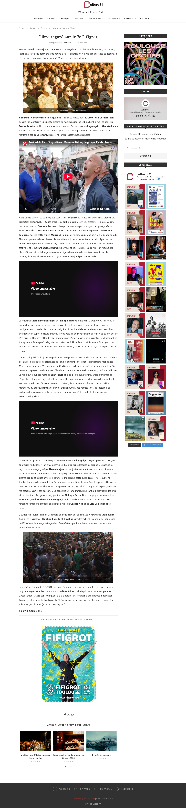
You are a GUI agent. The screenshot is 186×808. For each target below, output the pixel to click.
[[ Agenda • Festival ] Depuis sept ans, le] (135, 351)
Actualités (38, 19)
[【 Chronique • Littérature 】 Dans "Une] (135, 403)
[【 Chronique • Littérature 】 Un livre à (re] (156, 428)
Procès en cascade (101, 755)
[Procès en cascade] (101, 741)
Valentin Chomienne (63, 42)
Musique (65, 19)
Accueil (21, 28)
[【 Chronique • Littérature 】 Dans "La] (135, 274)
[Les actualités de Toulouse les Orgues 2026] (68, 741)
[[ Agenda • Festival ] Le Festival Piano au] (156, 196)
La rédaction (113, 19)
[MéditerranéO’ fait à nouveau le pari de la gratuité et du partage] (35, 741)
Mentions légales (79, 798)
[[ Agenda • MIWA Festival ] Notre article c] (156, 248)
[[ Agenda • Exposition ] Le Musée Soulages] (156, 403)
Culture (51, 19)
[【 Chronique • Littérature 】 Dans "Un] (156, 377)
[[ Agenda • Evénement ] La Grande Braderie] (156, 222)
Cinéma (44, 28)
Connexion (91, 798)
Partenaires (130, 19)
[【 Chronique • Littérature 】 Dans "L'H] (135, 196)
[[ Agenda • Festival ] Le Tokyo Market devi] (156, 274)
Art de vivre (95, 19)
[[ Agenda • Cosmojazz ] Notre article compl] (135, 428)
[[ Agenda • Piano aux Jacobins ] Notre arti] (156, 299)
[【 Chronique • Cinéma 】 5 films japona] (156, 325)
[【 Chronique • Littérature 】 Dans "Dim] (135, 222)
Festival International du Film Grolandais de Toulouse (68, 620)
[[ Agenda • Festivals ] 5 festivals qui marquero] (156, 351)
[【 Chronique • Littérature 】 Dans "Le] (135, 248)
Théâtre (79, 19)
